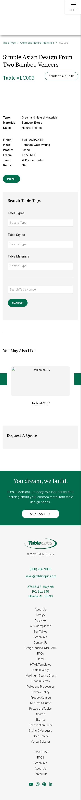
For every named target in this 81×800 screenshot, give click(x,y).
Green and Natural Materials (37, 42)
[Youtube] (31, 784)
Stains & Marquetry (40, 730)
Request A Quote (40, 703)
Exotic (38, 122)
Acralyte (41, 615)
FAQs (40, 653)
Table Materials (18, 256)
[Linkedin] (50, 784)
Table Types (16, 213)
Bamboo (27, 122)
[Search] (55, 9)
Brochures (40, 637)
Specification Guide (40, 725)
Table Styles (16, 235)
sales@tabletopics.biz (40, 576)
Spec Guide (41, 752)
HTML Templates (40, 664)
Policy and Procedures (41, 686)
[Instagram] (38, 784)
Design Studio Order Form (41, 648)
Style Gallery (40, 736)
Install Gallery (40, 670)
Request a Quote (61, 76)
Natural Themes (32, 128)
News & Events (40, 681)
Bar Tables (40, 631)
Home (40, 659)
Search (40, 714)
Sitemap (40, 719)
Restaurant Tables (40, 708)
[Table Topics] (16, 9)
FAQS (40, 757)
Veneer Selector (40, 741)
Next (77, 379)
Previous (3, 379)
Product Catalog (40, 697)
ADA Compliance (40, 626)
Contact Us (40, 513)
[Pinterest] (44, 784)
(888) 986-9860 (40, 569)
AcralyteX (40, 620)
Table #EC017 (41, 403)
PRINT (11, 178)
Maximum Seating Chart (40, 675)
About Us (40, 609)
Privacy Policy (40, 692)
